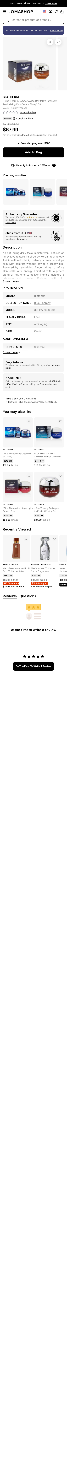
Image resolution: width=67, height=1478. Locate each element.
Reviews (10, 596)
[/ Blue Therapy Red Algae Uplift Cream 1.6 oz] (29, 475)
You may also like (14, 175)
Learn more (10, 222)
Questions (27, 596)
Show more (10, 281)
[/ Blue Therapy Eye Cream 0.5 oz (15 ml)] (29, 421)
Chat (22, 384)
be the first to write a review (33, 666)
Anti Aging (31, 398)
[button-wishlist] (56, 11)
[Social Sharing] (50, 42)
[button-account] (50, 11)
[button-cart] (62, 11)
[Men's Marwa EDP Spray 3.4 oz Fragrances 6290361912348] (54, 538)
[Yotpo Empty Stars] (10, 112)
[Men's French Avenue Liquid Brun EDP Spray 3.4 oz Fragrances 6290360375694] (26, 538)
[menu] (5, 11)
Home (8, 398)
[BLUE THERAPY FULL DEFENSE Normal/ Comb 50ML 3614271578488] (60, 421)
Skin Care (18, 398)
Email (15, 384)
